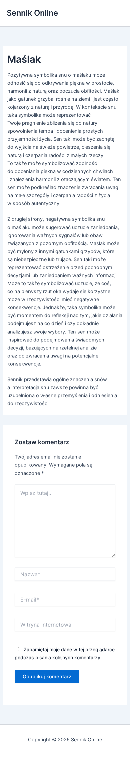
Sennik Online (32, 13)
